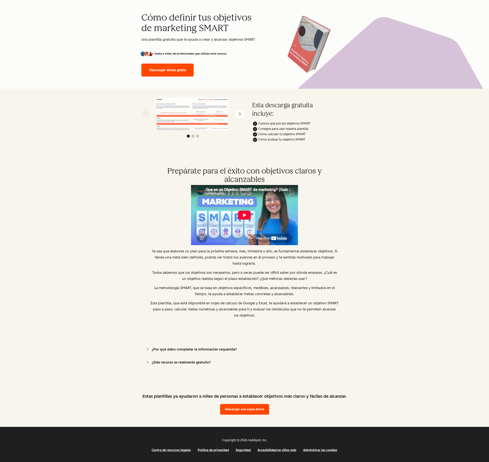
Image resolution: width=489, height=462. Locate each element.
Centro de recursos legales (171, 450)
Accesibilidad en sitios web (276, 450)
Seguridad (243, 450)
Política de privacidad (213, 450)
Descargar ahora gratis (167, 70)
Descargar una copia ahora (244, 409)
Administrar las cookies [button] (320, 450)
